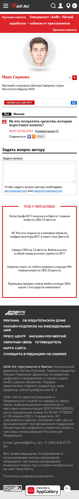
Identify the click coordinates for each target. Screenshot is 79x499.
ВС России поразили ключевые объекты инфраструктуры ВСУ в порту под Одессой (39, 234)
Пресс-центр (14, 336)
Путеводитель (48, 342)
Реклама (11, 320)
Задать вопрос (13, 158)
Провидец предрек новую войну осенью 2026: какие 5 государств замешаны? (39, 285)
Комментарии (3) (47, 131)
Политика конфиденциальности (28, 476)
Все (6, 114)
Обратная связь (17, 342)
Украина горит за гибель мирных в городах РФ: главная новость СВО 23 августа (39, 268)
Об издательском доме (44, 320)
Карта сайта (14, 348)
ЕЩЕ (40, 136)
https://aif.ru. (25, 469)
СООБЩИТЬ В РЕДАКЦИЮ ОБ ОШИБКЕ (34, 354)
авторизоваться (15, 191)
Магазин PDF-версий (47, 336)
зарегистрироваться (47, 191)
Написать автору (19, 102)
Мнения (18, 114)
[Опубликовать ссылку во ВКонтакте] (29, 136)
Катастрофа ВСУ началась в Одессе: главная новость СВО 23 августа (39, 217)
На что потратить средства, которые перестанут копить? (40, 123)
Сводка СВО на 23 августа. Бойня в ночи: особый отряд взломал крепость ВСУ (39, 251)
